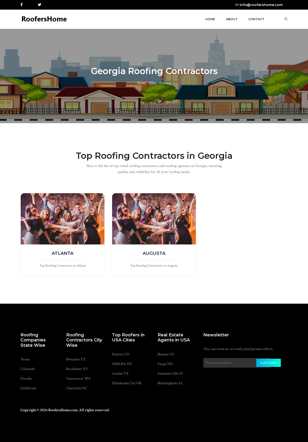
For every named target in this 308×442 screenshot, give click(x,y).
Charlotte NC (76, 388)
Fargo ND (165, 363)
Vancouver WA (78, 378)
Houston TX (76, 359)
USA (152, 83)
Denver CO (120, 354)
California (28, 388)
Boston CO (166, 354)
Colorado (27, 369)
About (231, 19)
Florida (26, 378)
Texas (25, 359)
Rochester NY (77, 369)
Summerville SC (171, 373)
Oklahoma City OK (127, 383)
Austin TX (120, 373)
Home (210, 19)
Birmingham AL (170, 383)
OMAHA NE (122, 363)
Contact (256, 19)
